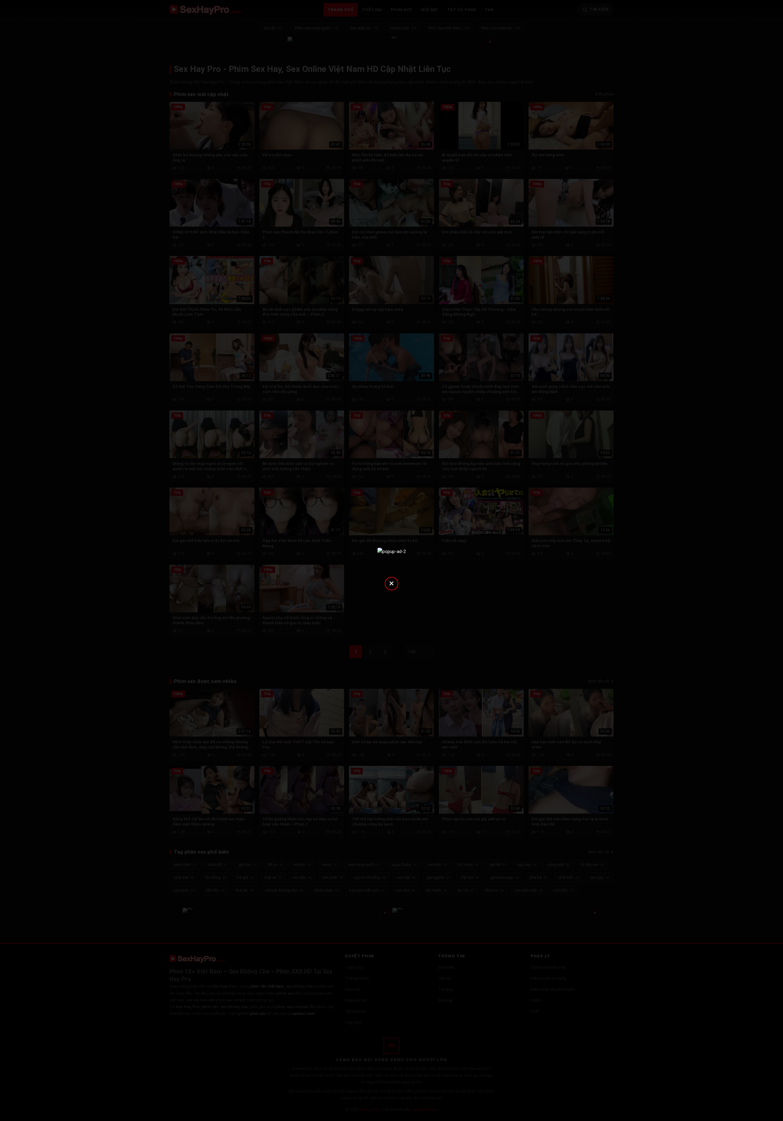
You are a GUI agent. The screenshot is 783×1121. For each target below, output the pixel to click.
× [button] (391, 583)
